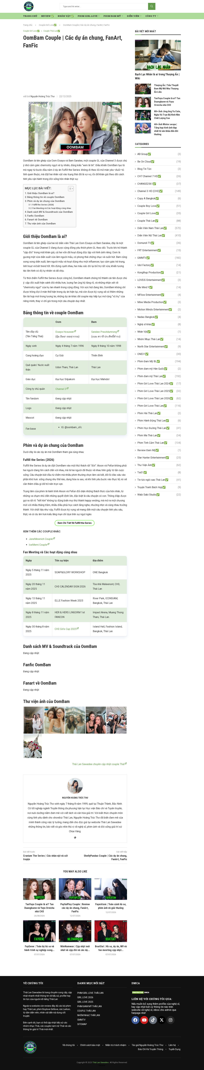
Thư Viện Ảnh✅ (159, 465)
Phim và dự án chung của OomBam (46, 201)
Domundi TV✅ (159, 242)
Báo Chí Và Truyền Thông (150, 1049)
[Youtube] (144, 1020)
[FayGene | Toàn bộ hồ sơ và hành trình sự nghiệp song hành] (39, 931)
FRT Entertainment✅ (159, 250)
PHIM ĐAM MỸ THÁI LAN (89, 1006)
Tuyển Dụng (174, 1049)
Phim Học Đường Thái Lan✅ (159, 428)
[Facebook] (135, 1020)
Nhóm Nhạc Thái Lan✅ (159, 339)
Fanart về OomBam (37, 219)
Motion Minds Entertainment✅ (159, 309)
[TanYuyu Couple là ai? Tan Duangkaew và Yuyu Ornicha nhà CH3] (39, 889)
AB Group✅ (159, 154)
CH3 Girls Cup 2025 (65, 629)
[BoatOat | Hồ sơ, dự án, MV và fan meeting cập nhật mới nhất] (111, 931)
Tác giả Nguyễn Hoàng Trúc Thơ (147, 1045)
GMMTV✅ (159, 257)
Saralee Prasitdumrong (104, 331)
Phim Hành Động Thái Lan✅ (159, 420)
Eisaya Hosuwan (64, 331)
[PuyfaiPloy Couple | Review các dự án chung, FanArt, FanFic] (75, 889)
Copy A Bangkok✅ (159, 198)
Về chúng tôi (68, 1045)
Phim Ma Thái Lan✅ (159, 435)
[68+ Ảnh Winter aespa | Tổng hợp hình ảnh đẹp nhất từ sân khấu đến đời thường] (143, 128)
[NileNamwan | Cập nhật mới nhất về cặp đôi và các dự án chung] (75, 931)
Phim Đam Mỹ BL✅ (159, 361)
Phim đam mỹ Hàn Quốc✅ (159, 368)
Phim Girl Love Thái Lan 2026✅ (159, 398)
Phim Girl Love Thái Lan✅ (159, 405)
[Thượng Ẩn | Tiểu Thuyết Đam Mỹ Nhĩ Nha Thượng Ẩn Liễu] (143, 89)
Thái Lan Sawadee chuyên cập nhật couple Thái (98, 764)
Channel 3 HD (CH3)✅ (159, 191)
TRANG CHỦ (30, 16)
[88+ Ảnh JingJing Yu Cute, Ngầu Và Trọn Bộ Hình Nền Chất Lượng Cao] (143, 115)
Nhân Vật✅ (159, 331)
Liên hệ (172, 1045)
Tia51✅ (159, 472)
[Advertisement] (75, 71)
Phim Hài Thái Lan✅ (159, 413)
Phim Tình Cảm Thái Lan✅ (159, 442)
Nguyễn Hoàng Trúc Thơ (43, 96)
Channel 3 (60, 388)
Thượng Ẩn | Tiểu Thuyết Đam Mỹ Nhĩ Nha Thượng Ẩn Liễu (166, 88)
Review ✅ (47, 16)
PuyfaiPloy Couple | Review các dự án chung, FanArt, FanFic (75, 908)
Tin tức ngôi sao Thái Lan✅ (159, 479)
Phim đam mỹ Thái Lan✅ (159, 376)
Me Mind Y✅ (159, 287)
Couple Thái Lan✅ (159, 220)
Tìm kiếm (151, 6)
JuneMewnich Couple (41, 539)
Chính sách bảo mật (90, 1045)
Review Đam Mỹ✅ (159, 450)
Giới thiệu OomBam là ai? (40, 193)
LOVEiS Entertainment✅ (159, 280)
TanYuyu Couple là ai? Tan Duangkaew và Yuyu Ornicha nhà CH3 (39, 908)
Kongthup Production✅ (159, 272)
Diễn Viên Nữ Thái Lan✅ (159, 235)
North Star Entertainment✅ (159, 346)
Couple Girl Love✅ (47, 25)
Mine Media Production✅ (159, 302)
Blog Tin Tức (159, 168)
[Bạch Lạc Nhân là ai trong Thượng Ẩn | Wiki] (158, 55)
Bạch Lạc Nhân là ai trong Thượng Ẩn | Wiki (157, 76)
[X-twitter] (162, 1020)
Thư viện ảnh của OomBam (41, 223)
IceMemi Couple (38, 544)
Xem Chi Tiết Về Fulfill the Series (75, 523)
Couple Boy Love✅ (159, 205)
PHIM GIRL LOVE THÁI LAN (90, 993)
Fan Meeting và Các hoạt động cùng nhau (51, 208)
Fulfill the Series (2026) (43, 204)
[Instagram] (171, 1020)
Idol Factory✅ (159, 265)
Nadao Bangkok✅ (159, 317)
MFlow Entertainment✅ (159, 294)
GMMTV (81, 1020)
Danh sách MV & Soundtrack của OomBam (50, 212)
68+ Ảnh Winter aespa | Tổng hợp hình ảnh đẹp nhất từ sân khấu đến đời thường (166, 129)
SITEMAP (82, 1024)
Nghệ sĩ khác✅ (159, 324)
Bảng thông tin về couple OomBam (45, 197)
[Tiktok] (153, 1020)
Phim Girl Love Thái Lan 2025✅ (159, 391)
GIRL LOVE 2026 (85, 997)
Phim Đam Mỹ (112, 16)
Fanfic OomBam (35, 215)
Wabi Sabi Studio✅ (159, 494)
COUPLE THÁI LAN (86, 1011)
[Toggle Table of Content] (69, 188)
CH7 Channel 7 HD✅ (159, 176)
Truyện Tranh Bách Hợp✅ (159, 487)
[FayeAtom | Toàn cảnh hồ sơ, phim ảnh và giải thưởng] (111, 889)
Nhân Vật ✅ (66, 16)
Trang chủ (27, 25)
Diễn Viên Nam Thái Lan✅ (159, 228)
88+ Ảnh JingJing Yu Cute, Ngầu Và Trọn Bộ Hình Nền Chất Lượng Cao (167, 115)
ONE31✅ (159, 354)
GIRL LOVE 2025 (85, 1002)
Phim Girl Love (87, 16)
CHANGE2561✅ (159, 183)
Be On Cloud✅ (159, 161)
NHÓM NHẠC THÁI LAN (88, 1015)
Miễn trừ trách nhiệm (116, 1045)
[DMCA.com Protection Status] (141, 992)
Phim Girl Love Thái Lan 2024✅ (159, 383)
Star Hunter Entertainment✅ (159, 457)
